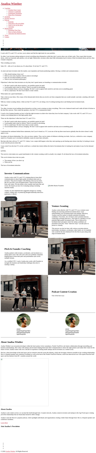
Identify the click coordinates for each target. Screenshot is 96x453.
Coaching (7, 8)
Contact (6, 37)
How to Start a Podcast (15, 32)
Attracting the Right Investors (17, 33)
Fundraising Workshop (15, 13)
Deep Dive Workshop (14, 15)
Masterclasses (8, 28)
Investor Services (9, 18)
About (6, 35)
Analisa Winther (11, 3)
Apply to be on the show (15, 25)
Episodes (11, 22)
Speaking (7, 17)
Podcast (6, 20)
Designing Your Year (14, 30)
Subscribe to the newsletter (16, 23)
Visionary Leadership (14, 11)
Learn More (4, 423)
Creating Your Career (14, 10)
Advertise (11, 27)
